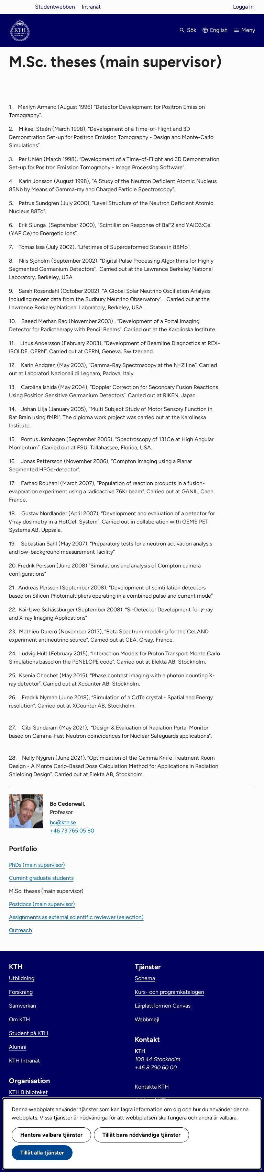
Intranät (91, 6)
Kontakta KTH (152, 1086)
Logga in (243, 6)
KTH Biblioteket (28, 1092)
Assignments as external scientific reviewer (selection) (76, 917)
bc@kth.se (63, 822)
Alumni (17, 1047)
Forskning (21, 992)
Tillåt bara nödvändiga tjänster (141, 1134)
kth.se (20, 6)
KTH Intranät (24, 1060)
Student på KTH (28, 1033)
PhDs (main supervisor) (37, 865)
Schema (145, 978)
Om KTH (19, 1019)
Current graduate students (41, 878)
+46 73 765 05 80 (72, 830)
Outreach (20, 930)
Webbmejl (147, 1019)
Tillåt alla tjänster (42, 1152)
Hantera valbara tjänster (51, 1134)
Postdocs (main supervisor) (42, 904)
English (219, 30)
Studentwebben (55, 6)
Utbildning (21, 978)
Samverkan (22, 1005)
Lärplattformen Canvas (162, 1005)
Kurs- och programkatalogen (169, 992)
